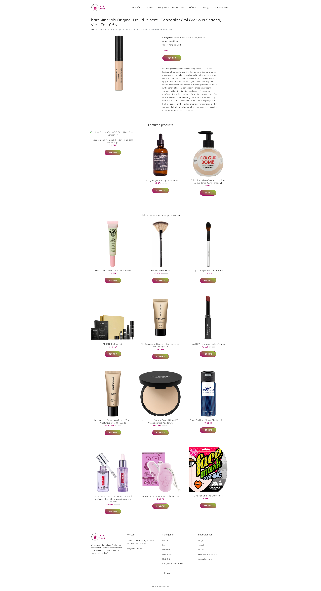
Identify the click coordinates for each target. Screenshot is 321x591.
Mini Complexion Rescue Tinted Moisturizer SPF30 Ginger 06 (160, 345)
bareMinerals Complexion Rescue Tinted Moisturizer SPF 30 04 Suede (112, 421)
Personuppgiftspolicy (207, 554)
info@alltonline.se (134, 548)
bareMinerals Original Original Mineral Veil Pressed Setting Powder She (161, 421)
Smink (149, 7)
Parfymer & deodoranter (171, 7)
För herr (166, 545)
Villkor (201, 549)
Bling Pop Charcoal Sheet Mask (208, 495)
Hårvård (193, 7)
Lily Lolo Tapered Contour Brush (208, 270)
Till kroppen (167, 573)
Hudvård (136, 7)
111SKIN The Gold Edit (112, 344)
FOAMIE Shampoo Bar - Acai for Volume (160, 496)
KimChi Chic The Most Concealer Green (113, 270)
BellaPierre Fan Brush (160, 270)
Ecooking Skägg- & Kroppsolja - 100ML (160, 180)
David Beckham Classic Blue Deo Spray (208, 420)
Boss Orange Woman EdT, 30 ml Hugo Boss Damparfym (113, 141)
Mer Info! (172, 58)
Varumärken (221, 7)
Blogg (206, 7)
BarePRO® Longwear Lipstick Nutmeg (208, 344)
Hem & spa (167, 554)
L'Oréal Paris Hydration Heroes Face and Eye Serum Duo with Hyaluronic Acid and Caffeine (113, 499)
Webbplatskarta (205, 559)
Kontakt (201, 545)
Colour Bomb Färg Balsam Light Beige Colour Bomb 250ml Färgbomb (208, 181)
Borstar (201, 37)
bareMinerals (191, 37)
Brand (182, 37)
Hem (93, 29)
